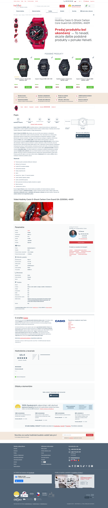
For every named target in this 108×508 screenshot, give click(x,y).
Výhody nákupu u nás (46, 450)
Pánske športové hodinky (86, 251)
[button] (75, 1)
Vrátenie (15, 455)
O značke (37, 106)
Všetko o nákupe (17, 1)
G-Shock (23, 14)
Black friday (71, 252)
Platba (15, 453)
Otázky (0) (54, 106)
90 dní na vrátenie (63, 95)
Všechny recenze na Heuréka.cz (47, 408)
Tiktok (84, 466)
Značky (16, 14)
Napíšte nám (35, 307)
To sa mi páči (19, 481)
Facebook (72, 466)
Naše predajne (17, 466)
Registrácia (92, 1)
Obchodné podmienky (18, 457)
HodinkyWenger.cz (28, 503)
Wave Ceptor (70, 324)
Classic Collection (71, 327)
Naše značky (44, 448)
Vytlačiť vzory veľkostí (84, 135)
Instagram (75, 466)
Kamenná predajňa (23, 99)
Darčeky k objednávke (44, 95)
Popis (22, 106)
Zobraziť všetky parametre (37, 124)
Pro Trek (69, 328)
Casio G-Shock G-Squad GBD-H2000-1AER (85, 79)
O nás (42, 453)
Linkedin (70, 466)
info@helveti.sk (83, 238)
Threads (89, 466)
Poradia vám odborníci (44, 99)
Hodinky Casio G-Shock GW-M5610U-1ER (23, 79)
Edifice (69, 326)
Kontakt (36, 1)
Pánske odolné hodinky (82, 254)
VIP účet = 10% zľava (63, 99)
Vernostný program (18, 459)
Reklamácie (21, 455)
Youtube (78, 466)
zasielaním (71, 437)
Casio (20, 14)
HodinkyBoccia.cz (43, 503)
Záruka (15, 461)
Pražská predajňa (31, 1)
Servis (15, 464)
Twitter (81, 466)
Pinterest (87, 466)
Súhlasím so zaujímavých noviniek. (73, 437)
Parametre (31, 106)
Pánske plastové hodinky (81, 252)
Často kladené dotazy (46, 455)
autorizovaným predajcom (25, 338)
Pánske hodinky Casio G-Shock (80, 249)
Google (62, 426)
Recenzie (45, 106)
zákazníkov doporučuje (76, 6)
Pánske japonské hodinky (74, 251)
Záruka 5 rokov (22, 95)
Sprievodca (87, 11)
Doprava (15, 450)
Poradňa (43, 459)
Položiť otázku (81, 242)
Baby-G (69, 323)
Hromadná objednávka (46, 464)
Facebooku (57, 426)
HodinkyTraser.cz (36, 503)
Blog (25, 1)
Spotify (92, 466)
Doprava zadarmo (83, 99)
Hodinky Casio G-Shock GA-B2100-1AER (64, 79)
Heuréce (68, 426)
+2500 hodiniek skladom (85, 95)
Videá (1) (26, 106)
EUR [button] (79, 1)
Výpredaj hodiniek (72, 254)
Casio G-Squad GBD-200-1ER (43, 79)
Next (93, 73)
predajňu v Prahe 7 (77, 472)
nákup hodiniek (49, 307)
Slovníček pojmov (45, 457)
